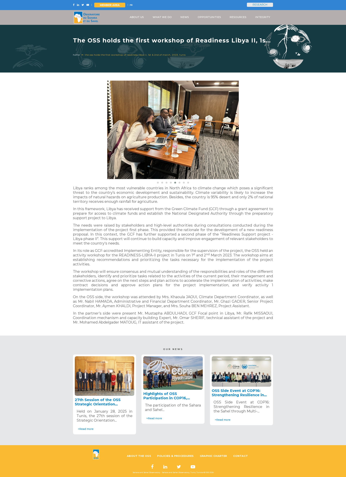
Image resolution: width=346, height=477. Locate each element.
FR (131, 5)
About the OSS (139, 456)
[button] (158, 182)
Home (76, 54)
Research (259, 4)
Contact (240, 456)
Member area (110, 5)
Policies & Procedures (175, 456)
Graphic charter (213, 456)
